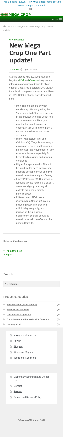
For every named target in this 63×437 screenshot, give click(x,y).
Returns (18, 391)
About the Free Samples (12, 253)
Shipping (18, 346)
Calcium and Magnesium (19, 314)
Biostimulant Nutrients (18, 309)
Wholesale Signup (23, 352)
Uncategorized (21, 26)
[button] (55, 19)
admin (15, 69)
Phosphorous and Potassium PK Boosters (28, 319)
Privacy (17, 341)
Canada (33, 80)
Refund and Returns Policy (28, 397)
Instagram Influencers (25, 335)
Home (9, 26)
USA (22, 80)
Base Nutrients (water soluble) (22, 304)
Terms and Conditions (25, 358)
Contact (18, 386)
